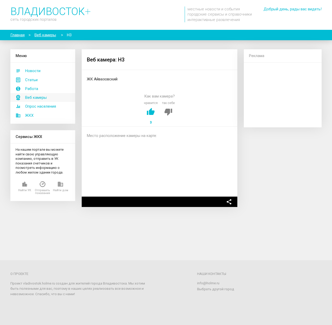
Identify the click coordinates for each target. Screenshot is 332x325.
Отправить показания (42, 192)
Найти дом (60, 190)
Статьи (31, 80)
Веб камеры (36, 97)
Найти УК (24, 190)
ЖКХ (29, 115)
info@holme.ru (208, 283)
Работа (31, 88)
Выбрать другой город (215, 289)
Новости (32, 70)
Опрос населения (40, 106)
